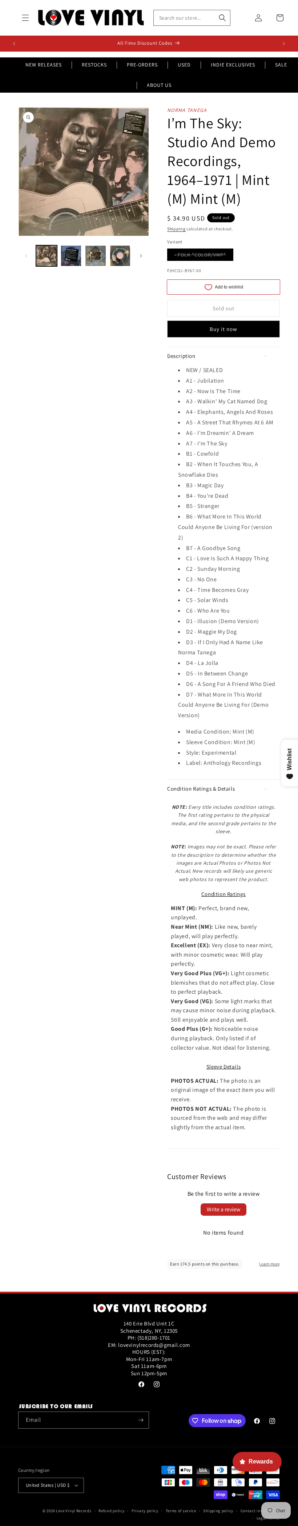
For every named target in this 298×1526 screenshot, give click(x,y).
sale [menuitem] (281, 64)
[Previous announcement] (14, 44)
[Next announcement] (284, 44)
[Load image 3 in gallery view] (95, 255)
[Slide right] (141, 256)
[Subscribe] (141, 1420)
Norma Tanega (187, 110)
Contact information (260, 1510)
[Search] (222, 17)
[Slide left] (26, 256)
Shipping (176, 228)
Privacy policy (145, 1510)
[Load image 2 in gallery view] (71, 255)
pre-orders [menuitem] (142, 64)
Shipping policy (218, 1510)
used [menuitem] (184, 64)
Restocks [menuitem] (94, 64)
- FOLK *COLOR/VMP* (203, 256)
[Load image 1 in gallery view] (46, 255)
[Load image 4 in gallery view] (120, 255)
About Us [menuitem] (159, 85)
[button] (25, 18)
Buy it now (223, 329)
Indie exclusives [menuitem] (233, 64)
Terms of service (181, 1510)
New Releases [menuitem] (43, 64)
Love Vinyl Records (74, 1510)
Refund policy (111, 1510)
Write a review (223, 1209)
